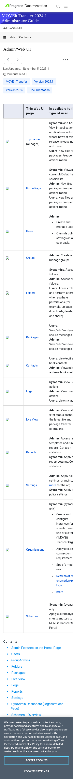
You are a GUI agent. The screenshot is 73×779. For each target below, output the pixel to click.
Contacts (32, 365)
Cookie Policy (31, 744)
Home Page (33, 188)
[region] (36, 748)
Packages (32, 337)
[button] (36, 37)
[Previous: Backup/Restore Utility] (8, 59)
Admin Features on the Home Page (36, 648)
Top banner (33, 139)
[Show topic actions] (66, 60)
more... (60, 592)
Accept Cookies (37, 760)
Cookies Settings (36, 771)
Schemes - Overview (26, 715)
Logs (29, 391)
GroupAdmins (20, 660)
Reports (31, 452)
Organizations (35, 549)
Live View (32, 419)
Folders (30, 292)
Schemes (32, 616)
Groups (30, 257)
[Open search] (58, 6)
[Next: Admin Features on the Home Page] (17, 59)
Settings (31, 485)
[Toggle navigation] (66, 6)
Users (29, 231)
